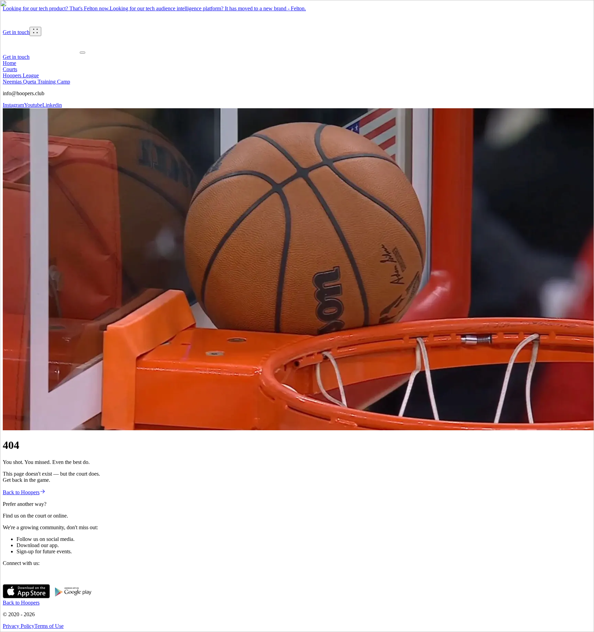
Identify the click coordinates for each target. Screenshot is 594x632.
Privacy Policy (18, 626)
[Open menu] (35, 31)
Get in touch (16, 32)
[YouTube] (19, 581)
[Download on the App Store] (26, 596)
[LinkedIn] (30, 581)
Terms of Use (49, 626)
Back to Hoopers (21, 492)
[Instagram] (8, 581)
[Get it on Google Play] (73, 596)
